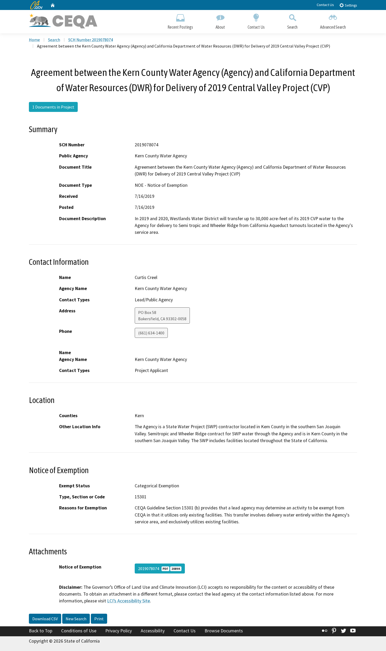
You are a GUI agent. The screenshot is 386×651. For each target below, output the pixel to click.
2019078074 (159, 568)
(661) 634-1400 (151, 332)
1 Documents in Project (53, 107)
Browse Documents (224, 631)
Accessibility (153, 631)
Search (292, 27)
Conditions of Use (78, 631)
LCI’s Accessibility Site (128, 601)
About (220, 27)
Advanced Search (333, 27)
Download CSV (45, 618)
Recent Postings (180, 27)
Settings (350, 5)
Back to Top (40, 631)
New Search (76, 618)
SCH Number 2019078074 (90, 39)
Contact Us (325, 4)
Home (34, 39)
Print (99, 618)
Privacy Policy (118, 631)
